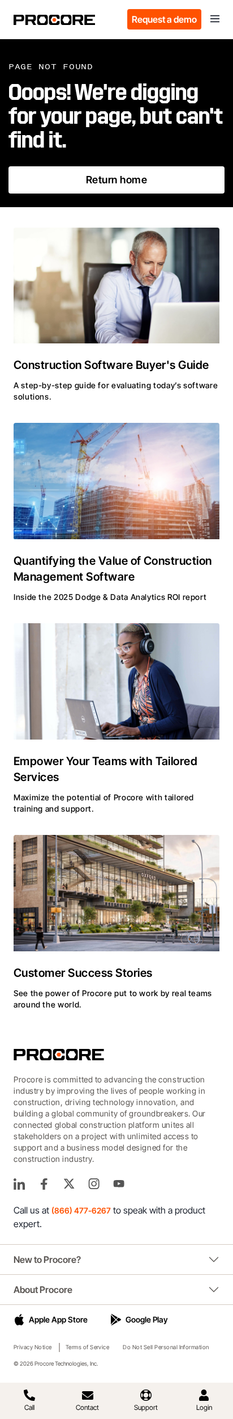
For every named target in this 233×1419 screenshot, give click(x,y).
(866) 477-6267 (81, 1210)
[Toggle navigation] (214, 19)
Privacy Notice (33, 1347)
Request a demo (164, 19)
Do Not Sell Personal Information (166, 1347)
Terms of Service (88, 1347)
